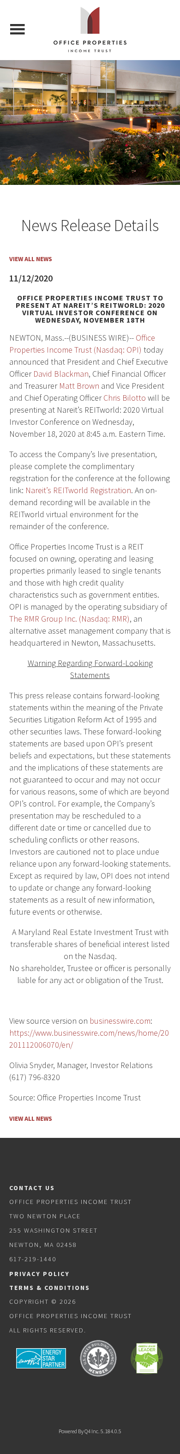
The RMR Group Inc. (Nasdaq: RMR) (69, 618)
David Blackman (61, 373)
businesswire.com (120, 1020)
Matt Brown (79, 385)
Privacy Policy (39, 1274)
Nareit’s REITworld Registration (78, 490)
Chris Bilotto (124, 397)
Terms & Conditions (49, 1287)
